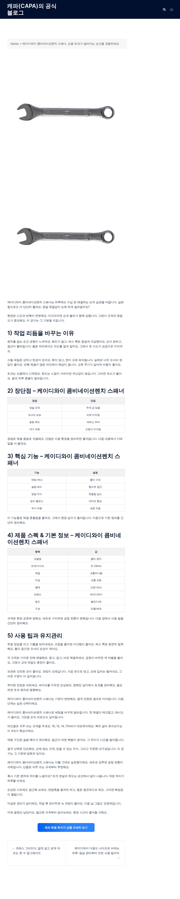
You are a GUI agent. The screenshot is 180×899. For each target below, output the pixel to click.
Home (14, 43)
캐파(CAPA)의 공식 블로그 (32, 9)
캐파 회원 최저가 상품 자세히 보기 (66, 827)
